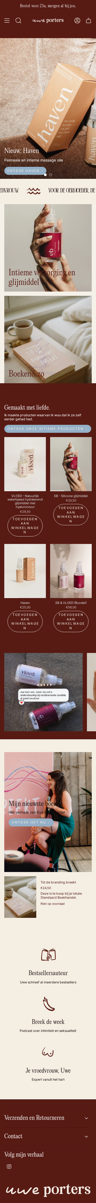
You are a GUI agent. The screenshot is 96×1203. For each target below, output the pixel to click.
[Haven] (25, 571)
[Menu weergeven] (7, 20)
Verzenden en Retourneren (34, 1118)
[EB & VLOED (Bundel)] (71, 571)
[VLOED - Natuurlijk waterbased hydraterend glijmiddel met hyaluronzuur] (25, 464)
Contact (13, 1136)
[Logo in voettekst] (48, 1190)
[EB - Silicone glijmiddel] (71, 464)
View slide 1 (45, 174)
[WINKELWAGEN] (88, 20)
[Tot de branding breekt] (20, 897)
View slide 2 (50, 174)
